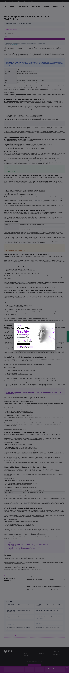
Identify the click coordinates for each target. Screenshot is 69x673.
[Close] (34, 324)
